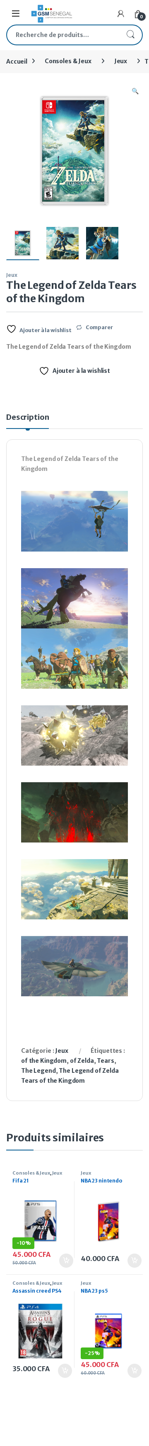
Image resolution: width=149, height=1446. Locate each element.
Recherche (130, 34)
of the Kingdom (44, 1060)
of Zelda (82, 1060)
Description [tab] (27, 418)
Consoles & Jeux (68, 61)
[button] (135, 91)
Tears (105, 1060)
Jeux (120, 61)
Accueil (16, 61)
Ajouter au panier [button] (62, 1261)
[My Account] (120, 14)
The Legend (38, 1070)
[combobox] (63, 34)
